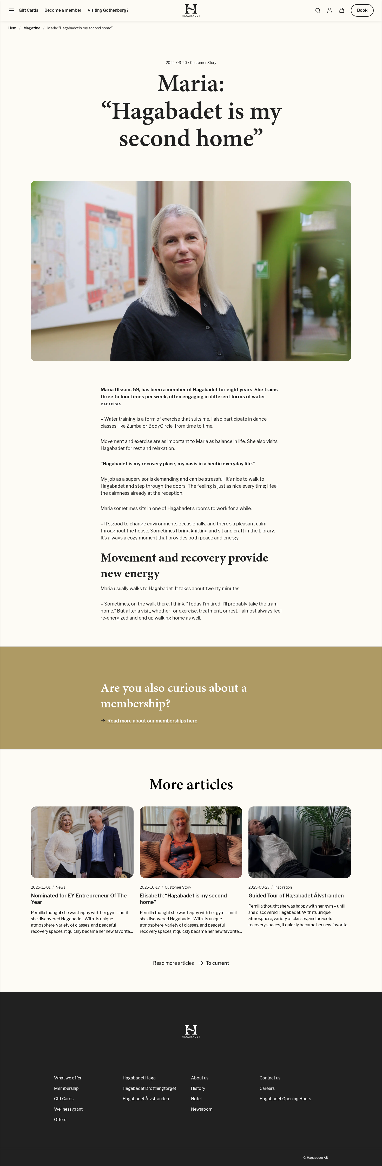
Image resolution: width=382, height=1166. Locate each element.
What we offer (68, 1078)
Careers (267, 1088)
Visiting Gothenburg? (108, 10)
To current (217, 963)
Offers (60, 1119)
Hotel (196, 1098)
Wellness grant (68, 1109)
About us (199, 1078)
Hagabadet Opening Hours (285, 1098)
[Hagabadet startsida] (191, 10)
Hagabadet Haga (139, 1078)
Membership (66, 1088)
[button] (318, 10)
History (198, 1088)
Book (362, 10)
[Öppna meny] (11, 10)
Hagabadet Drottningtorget (149, 1088)
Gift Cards (28, 10)
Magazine (31, 28)
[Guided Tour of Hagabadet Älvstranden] (299, 842)
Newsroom (202, 1109)
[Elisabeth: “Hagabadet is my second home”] (191, 842)
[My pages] (330, 10)
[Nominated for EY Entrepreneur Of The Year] (82, 842)
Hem (12, 28)
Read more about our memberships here (152, 721)
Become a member (62, 10)
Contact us (270, 1078)
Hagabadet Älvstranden (146, 1098)
